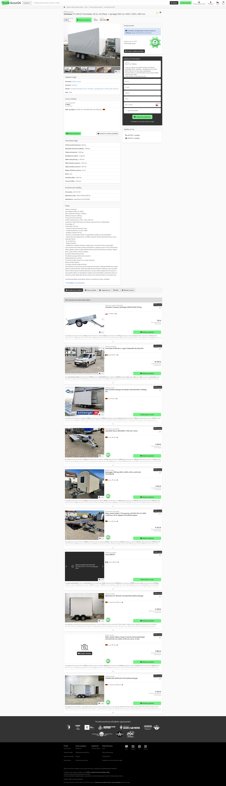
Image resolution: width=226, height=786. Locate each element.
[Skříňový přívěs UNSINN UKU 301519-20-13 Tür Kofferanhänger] (84, 690)
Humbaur (74, 85)
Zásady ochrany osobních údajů (102, 782)
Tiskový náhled (91, 290)
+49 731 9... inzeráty (133, 135)
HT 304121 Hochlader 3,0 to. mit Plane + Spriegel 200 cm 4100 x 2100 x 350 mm (94, 89)
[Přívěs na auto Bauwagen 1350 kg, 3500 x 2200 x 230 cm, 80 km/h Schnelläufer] (84, 484)
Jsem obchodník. (132, 110)
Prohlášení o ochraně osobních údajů (142, 121)
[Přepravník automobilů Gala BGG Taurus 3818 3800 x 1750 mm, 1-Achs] (84, 442)
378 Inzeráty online (129, 43)
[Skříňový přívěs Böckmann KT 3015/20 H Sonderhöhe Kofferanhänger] (84, 607)
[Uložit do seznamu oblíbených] (157, 13)
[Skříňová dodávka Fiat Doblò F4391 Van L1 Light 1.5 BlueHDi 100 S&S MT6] (84, 360)
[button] (223, 2)
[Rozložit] (113, 341)
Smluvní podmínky (115, 782)
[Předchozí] (66, 48)
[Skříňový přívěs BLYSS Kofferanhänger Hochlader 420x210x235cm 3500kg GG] (84, 401)
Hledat (174, 3)
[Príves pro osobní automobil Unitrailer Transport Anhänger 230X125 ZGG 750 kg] (84, 319)
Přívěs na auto (76, 81)
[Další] (118, 48)
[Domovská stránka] (64, 7)
